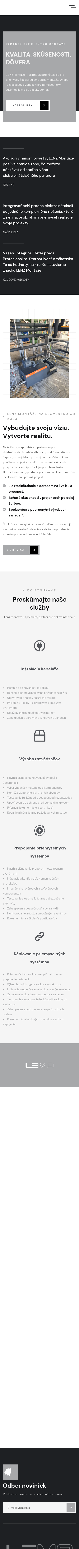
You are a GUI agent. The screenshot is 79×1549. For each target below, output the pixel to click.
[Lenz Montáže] (25, 7)
